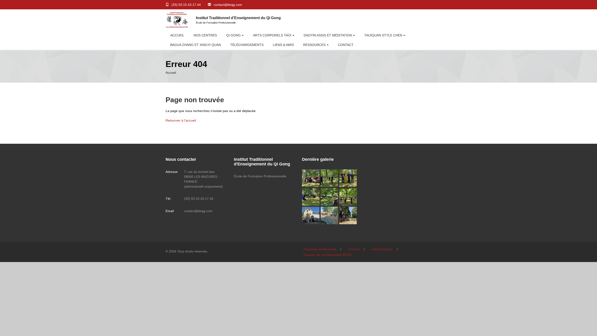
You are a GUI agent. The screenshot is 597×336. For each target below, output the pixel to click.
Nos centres (205, 35)
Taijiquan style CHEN (383, 35)
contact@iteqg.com (228, 5)
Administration (382, 249)
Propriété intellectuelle (320, 249)
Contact (346, 45)
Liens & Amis (283, 45)
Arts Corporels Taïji (272, 35)
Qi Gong (233, 35)
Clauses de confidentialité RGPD (328, 255)
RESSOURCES (314, 45)
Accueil (177, 35)
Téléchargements (247, 45)
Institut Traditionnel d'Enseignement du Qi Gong (238, 18)
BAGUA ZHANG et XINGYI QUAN (195, 45)
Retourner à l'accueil (181, 120)
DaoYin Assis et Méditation (328, 35)
